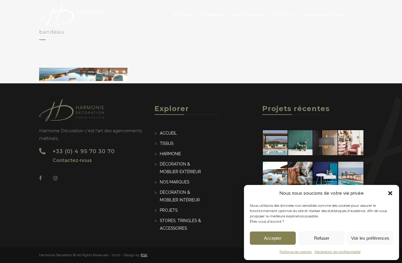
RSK (144, 255)
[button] (390, 193)
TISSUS (166, 143)
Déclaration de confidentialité (338, 252)
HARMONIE (170, 153)
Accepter (272, 238)
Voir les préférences (370, 238)
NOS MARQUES (174, 182)
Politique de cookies (296, 252)
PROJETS (168, 210)
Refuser (321, 238)
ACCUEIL (168, 133)
